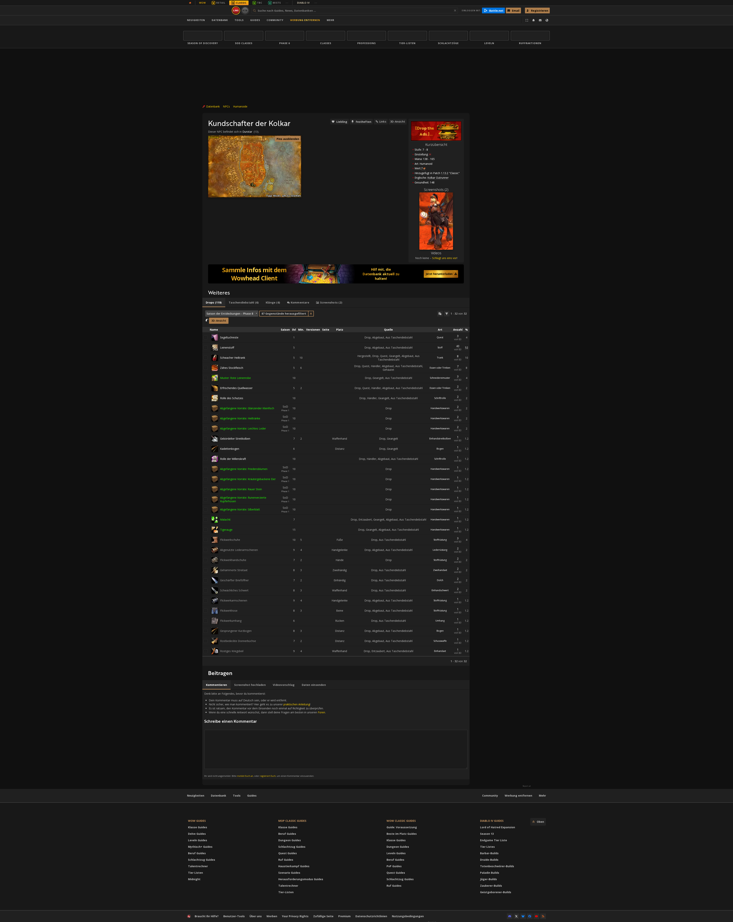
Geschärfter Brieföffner (234, 580)
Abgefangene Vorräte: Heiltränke (240, 418)
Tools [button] (239, 20)
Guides (255, 20)
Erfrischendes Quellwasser (236, 388)
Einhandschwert (440, 590)
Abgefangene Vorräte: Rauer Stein (241, 489)
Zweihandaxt (440, 570)
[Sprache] (547, 20)
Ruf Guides (285, 859)
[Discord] (510, 916)
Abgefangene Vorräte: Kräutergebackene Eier (248, 479)
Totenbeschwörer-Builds (497, 866)
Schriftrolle (440, 398)
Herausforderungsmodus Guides (300, 879)
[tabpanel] (336, 487)
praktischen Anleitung (296, 704)
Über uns (255, 916)
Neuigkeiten (196, 20)
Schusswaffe (440, 641)
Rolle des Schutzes (231, 398)
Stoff (440, 347)
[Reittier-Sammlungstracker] (336, 273)
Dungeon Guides (289, 840)
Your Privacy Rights (295, 916)
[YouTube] (536, 916)
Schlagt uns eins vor (444, 258)
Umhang (440, 620)
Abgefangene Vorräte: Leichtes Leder (243, 428)
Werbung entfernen (305, 20)
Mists (277, 2)
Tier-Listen (286, 892)
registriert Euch (268, 775)
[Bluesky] (523, 916)
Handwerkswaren (440, 408)
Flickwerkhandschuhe (233, 560)
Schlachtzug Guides (201, 859)
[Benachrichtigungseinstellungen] (533, 20)
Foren (321, 712)
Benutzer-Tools (234, 916)
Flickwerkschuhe (230, 540)
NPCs (226, 106)
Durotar (247, 131)
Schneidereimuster (440, 377)
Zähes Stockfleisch (231, 368)
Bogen (440, 448)
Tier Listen (195, 872)
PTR (245, 10)
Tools (237, 795)
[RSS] (543, 916)
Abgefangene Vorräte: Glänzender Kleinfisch (247, 408)
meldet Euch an (245, 775)
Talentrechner (198, 866)
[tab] (213, 302)
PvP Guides (394, 866)
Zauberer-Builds (491, 885)
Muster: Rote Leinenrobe (235, 378)
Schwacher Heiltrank (232, 357)
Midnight (194, 879)
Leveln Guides (197, 840)
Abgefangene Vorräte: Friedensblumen (243, 469)
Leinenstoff (227, 347)
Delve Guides (197, 834)
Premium (344, 916)
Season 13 (487, 834)
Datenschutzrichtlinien (371, 916)
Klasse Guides (197, 827)
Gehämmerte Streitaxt (234, 570)
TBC (259, 2)
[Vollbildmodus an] (527, 20)
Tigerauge (226, 529)
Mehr (542, 795)
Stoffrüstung (440, 539)
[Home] (206, 10)
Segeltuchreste (229, 337)
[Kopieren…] (440, 313)
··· (287, 2)
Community (275, 20)
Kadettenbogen (229, 449)
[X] (516, 916)
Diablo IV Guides (492, 821)
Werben (271, 916)
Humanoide (240, 106)
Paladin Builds (489, 872)
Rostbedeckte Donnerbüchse (238, 641)
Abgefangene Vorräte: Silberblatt (240, 509)
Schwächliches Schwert (234, 590)
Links (382, 121)
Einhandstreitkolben (440, 438)
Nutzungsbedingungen (408, 916)
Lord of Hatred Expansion (497, 827)
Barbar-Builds (489, 853)
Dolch (440, 580)
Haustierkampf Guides (293, 866)
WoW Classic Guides (401, 821)
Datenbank (220, 20)
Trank (440, 357)
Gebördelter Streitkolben (235, 438)
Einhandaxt (440, 651)
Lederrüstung (440, 549)
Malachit (225, 519)
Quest (440, 337)
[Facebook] (530, 916)
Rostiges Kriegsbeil (231, 651)
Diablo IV (307, 2)
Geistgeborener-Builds (495, 892)
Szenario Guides (289, 872)
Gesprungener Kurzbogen (236, 631)
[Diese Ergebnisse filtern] (447, 313)
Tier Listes (487, 847)
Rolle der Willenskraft (233, 459)
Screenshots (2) (436, 189)
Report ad (527, 786)
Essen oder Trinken (440, 367)
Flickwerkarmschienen (233, 600)
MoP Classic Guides (292, 821)
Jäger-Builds (488, 879)
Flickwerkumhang (230, 620)
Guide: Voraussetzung (402, 827)
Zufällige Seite (323, 916)
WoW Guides (197, 821)
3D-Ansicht (397, 121)
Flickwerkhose (228, 610)
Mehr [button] (330, 20)
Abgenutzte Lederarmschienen (239, 550)
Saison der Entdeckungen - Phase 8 (230, 313)
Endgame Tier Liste (493, 840)
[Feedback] (540, 20)
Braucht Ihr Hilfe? (207, 916)
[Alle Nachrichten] (190, 3)
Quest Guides (287, 853)
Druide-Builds (489, 859)
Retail (220, 2)
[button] (253, 185)
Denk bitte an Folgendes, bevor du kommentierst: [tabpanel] (265, 734)
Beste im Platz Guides (402, 834)
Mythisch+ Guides (200, 847)
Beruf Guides (197, 853)
